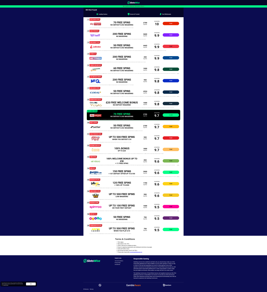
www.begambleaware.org (136, 252)
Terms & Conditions (119, 260)
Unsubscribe (117, 264)
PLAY (171, 23)
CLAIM (171, 115)
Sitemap (91, 289)
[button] (133, 23)
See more (178, 73)
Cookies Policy (5, 285)
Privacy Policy (118, 262)
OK (31, 284)
